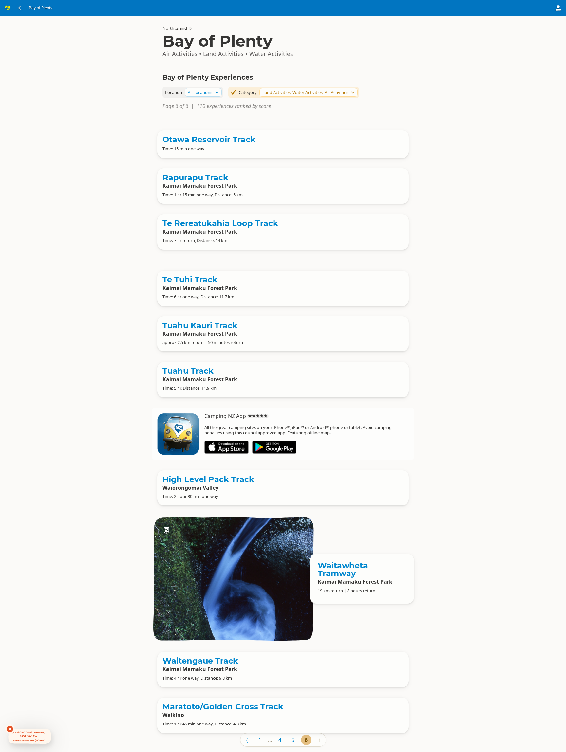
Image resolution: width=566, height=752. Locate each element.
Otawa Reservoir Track (208, 139)
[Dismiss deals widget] (10, 729)
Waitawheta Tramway (343, 569)
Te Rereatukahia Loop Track (220, 223)
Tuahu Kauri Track (199, 325)
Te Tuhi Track (189, 279)
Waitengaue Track (200, 661)
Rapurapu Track (195, 177)
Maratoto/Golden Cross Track (222, 706)
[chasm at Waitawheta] (233, 578)
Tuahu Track (188, 371)
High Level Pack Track (208, 479)
